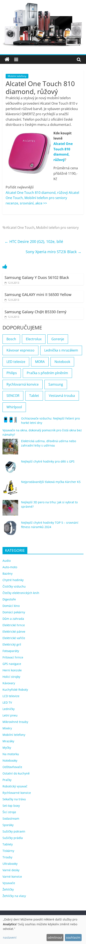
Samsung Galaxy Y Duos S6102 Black (37, 277)
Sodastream (11, 818)
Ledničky (9, 709)
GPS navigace (12, 664)
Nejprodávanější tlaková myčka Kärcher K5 (51, 482)
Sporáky (8, 825)
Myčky (7, 748)
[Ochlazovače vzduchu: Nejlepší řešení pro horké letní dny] (10, 421)
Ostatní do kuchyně (16, 773)
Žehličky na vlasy (14, 896)
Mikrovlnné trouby (15, 722)
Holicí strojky (11, 677)
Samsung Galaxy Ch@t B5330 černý (35, 311)
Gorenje (57, 339)
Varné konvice (12, 876)
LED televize (15, 361)
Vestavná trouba (62, 395)
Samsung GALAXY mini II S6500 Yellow (38, 294)
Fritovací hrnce (13, 657)
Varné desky (11, 870)
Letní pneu (10, 715)
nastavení (9, 937)
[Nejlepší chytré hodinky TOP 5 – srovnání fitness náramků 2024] (10, 530)
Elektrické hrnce (14, 625)
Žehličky (8, 889)
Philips (11, 373)
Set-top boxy (11, 806)
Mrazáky (8, 741)
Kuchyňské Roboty (15, 690)
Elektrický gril (12, 644)
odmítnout (55, 937)
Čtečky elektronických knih (21, 593)
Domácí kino (11, 606)
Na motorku (11, 754)
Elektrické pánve (14, 631)
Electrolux (34, 339)
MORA (40, 361)
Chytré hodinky (13, 580)
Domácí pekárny (14, 612)
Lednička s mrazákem (61, 350)
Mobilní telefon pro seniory (57, 227)
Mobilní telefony (17, 76)
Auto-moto (10, 567)
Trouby (7, 857)
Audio (7, 561)
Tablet (34, 395)
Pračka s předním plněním (47, 373)
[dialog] (43, 929)
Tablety (8, 844)
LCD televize (11, 696)
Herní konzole (12, 670)
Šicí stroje (9, 812)
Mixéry (7, 728)
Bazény (8, 573)
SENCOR (12, 395)
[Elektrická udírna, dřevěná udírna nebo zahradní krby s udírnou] (10, 448)
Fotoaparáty (11, 651)
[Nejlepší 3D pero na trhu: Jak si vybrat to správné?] (10, 509)
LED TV (7, 702)
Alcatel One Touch (20, 227)
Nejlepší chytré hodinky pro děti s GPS (48, 461)
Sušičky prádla (13, 838)
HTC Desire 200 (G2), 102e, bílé (34, 241)
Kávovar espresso (20, 350)
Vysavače (9, 883)
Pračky (7, 780)
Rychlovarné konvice (17, 793)
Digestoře (9, 599)
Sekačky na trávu (14, 799)
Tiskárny (8, 851)
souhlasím (73, 937)
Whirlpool (14, 407)
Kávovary (9, 683)
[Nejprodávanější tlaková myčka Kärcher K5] (10, 489)
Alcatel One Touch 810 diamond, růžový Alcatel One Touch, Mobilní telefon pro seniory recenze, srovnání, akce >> (42, 197)
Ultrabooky (10, 864)
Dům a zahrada (13, 619)
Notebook (62, 361)
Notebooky (10, 760)
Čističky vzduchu (14, 586)
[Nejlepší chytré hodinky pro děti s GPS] (10, 469)
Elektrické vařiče (14, 638)
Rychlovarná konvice (22, 384)
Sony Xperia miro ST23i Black (53, 251)
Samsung (55, 384)
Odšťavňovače (12, 767)
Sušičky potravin (14, 831)
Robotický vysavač (15, 786)
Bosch (11, 339)
